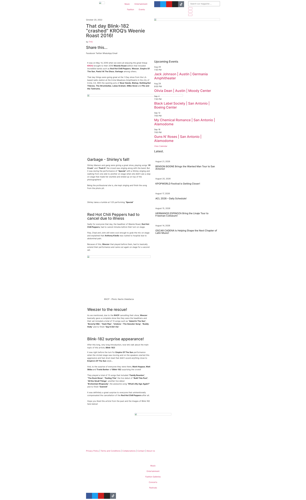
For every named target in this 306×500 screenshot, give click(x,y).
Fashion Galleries (153, 476)
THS (91, 42)
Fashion (130, 9)
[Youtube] (169, 4)
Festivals (153, 487)
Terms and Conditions (111, 451)
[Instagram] (175, 4)
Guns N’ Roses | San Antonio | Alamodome (178, 139)
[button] (90, 53)
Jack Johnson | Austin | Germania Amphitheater (181, 76)
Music (127, 4)
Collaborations (129, 451)
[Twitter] (163, 4)
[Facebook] (157, 4)
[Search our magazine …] (204, 3)
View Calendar (160, 146)
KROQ (90, 65)
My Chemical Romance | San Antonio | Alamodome (184, 122)
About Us (150, 451)
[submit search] (190, 8)
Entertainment (141, 4)
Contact (141, 451)
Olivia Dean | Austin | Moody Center (182, 91)
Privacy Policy (92, 451)
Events (142, 9)
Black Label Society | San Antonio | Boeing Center (182, 105)
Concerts (153, 482)
